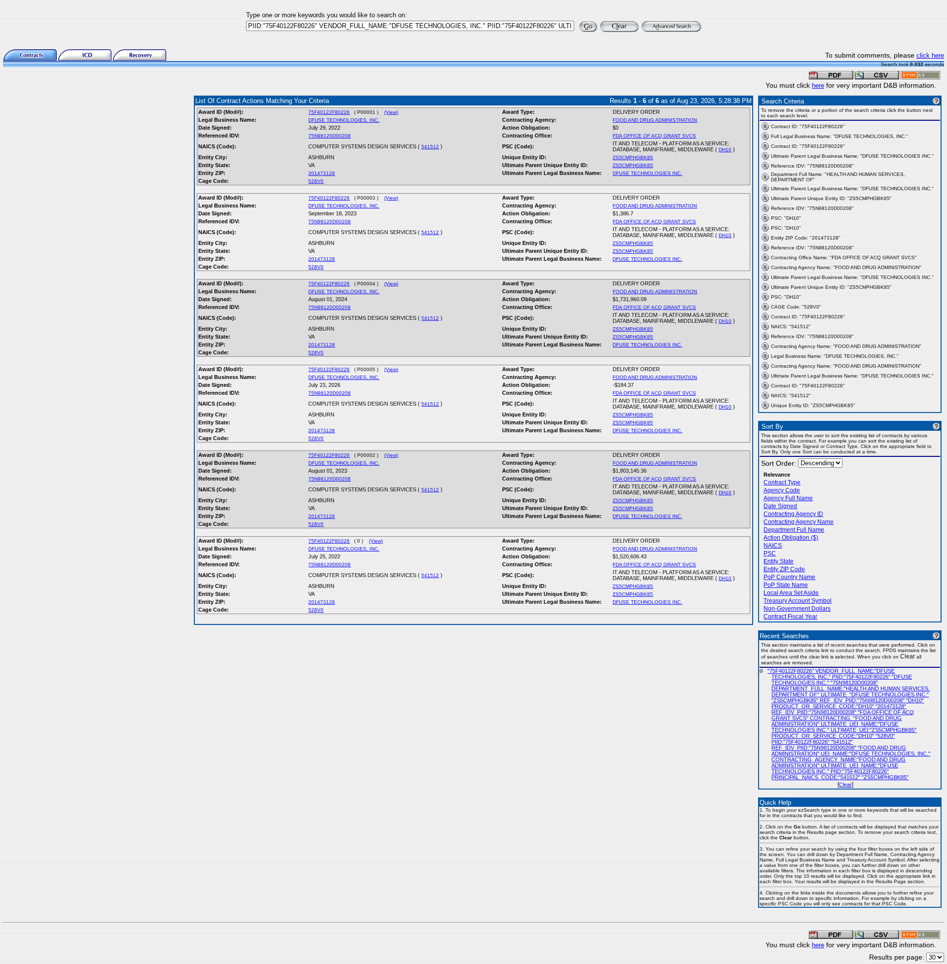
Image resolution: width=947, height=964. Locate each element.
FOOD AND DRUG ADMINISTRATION (655, 120)
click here (930, 55)
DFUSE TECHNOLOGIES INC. (647, 173)
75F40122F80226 (329, 112)
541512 (430, 146)
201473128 (321, 173)
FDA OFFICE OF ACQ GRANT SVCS (654, 135)
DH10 (725, 149)
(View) (391, 112)
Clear (845, 785)
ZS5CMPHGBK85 (633, 157)
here (818, 85)
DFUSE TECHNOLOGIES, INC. (343, 120)
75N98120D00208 (329, 135)
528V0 (316, 181)
